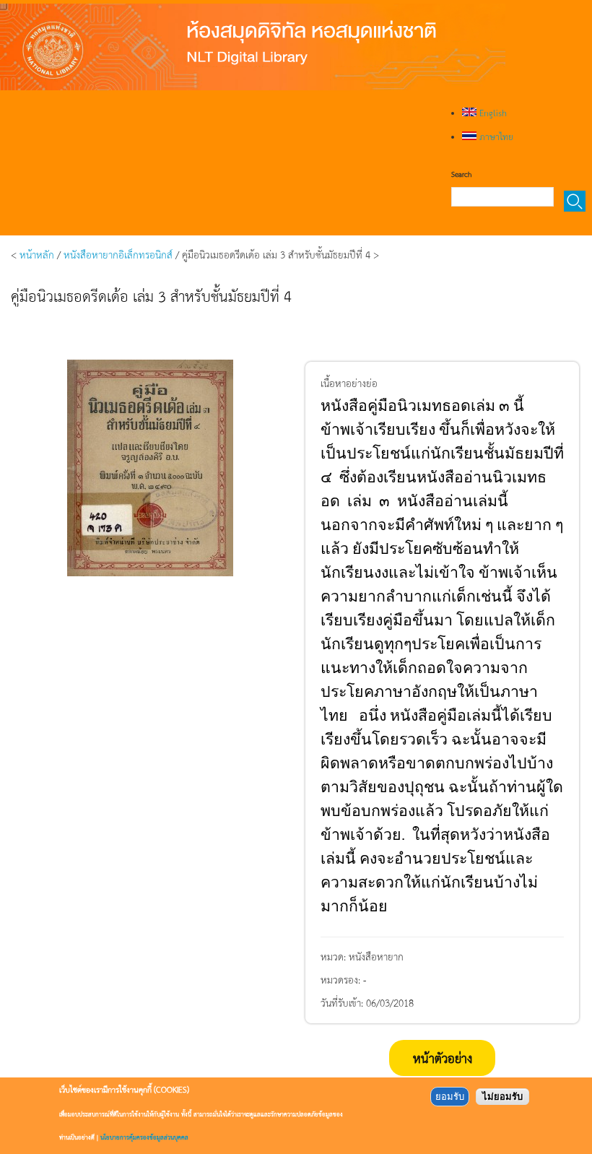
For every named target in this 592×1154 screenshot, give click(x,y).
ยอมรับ (449, 1096)
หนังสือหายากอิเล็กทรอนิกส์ (118, 254)
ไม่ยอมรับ (502, 1096)
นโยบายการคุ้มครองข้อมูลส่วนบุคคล (144, 1137)
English (491, 112)
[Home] (252, 47)
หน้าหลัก (36, 254)
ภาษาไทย (494, 136)
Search (461, 174)
